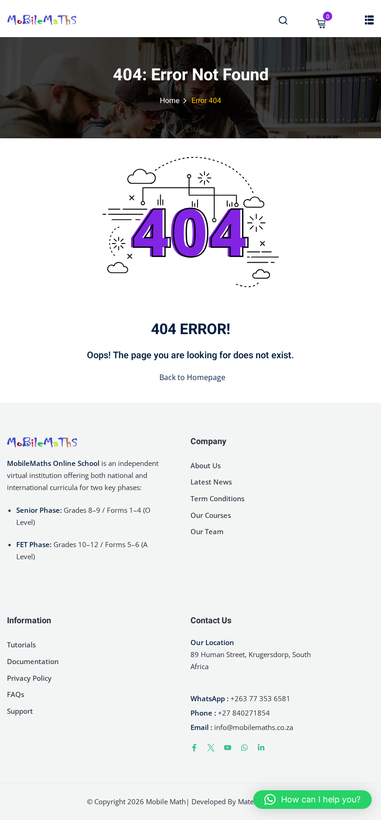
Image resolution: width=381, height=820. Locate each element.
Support (20, 711)
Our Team (206, 531)
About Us (205, 465)
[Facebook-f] (194, 747)
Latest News (211, 481)
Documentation (33, 661)
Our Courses (210, 515)
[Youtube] (227, 747)
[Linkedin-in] (261, 747)
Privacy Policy (29, 678)
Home (170, 100)
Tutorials (21, 644)
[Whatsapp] (244, 747)
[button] (312, 799)
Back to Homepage (192, 377)
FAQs (15, 694)
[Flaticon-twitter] (211, 747)
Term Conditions (217, 498)
